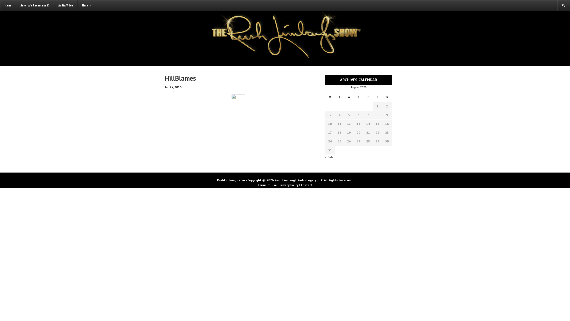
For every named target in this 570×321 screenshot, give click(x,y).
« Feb (329, 157)
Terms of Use (267, 185)
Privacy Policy (288, 185)
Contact (307, 185)
